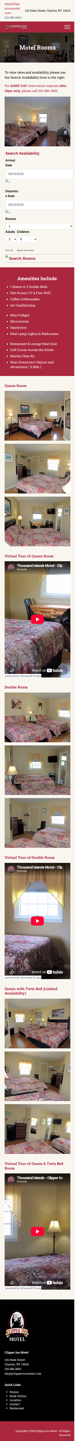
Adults (10, 231)
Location (15, 1400)
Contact (15, 1404)
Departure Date (11, 194)
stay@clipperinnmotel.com (13, 8)
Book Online (18, 1396)
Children (23, 231)
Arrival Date (10, 163)
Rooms (10, 219)
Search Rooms (22, 258)
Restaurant (17, 1408)
